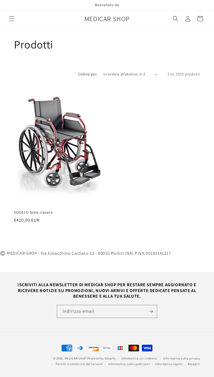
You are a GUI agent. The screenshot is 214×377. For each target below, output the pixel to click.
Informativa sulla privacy (181, 358)
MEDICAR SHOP (75, 358)
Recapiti (194, 364)
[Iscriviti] (151, 311)
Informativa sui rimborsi (139, 358)
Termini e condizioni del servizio (79, 364)
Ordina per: (88, 74)
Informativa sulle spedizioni (129, 364)
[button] (12, 19)
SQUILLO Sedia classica (33, 212)
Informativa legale (169, 364)
